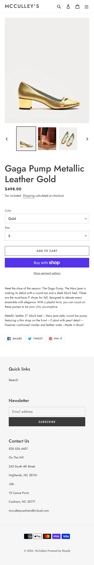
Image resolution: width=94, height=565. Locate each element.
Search (13, 380)
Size (7, 228)
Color (8, 210)
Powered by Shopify (59, 551)
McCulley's (22, 6)
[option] (26, 138)
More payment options (47, 273)
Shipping (29, 195)
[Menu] (86, 6)
